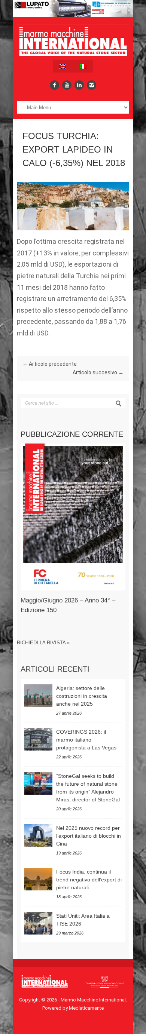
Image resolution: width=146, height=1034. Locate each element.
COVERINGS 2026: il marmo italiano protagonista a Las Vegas (86, 740)
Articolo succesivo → (98, 372)
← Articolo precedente (49, 364)
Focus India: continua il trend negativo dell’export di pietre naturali (89, 879)
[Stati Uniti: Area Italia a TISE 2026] (38, 923)
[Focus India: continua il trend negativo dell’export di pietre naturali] (38, 879)
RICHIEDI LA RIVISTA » (43, 642)
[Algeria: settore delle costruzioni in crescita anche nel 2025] (38, 695)
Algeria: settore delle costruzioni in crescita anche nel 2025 (81, 696)
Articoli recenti (55, 669)
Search (119, 403)
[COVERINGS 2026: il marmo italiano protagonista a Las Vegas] (38, 739)
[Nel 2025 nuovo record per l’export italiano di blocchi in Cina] (38, 835)
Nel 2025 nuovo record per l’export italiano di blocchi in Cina (88, 836)
